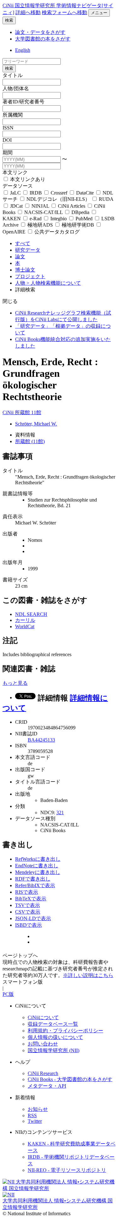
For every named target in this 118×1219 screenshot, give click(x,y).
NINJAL (40, 206)
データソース (18, 186)
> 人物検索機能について (53, 283)
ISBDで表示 (28, 925)
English (22, 50)
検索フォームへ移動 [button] (64, 12)
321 (60, 812)
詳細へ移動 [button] (28, 12)
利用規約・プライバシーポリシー (65, 1030)
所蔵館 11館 (28, 412)
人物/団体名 (16, 88)
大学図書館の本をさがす (42, 38)
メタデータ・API (47, 1086)
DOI (7, 140)
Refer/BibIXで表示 (35, 885)
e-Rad (35, 218)
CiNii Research (43, 1073)
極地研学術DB (77, 225)
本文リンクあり (27, 179)
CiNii (9, 412)
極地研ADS (40, 225)
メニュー (99, 12)
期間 (8, 152)
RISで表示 (26, 892)
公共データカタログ (56, 231)
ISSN (8, 127)
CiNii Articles (72, 206)
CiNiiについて (43, 1017)
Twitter (35, 1121)
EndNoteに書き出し (36, 865)
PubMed (84, 218)
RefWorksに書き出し (37, 859)
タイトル (13, 75)
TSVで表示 (27, 905)
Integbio (58, 218)
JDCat (16, 206)
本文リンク (15, 172)
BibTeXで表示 (30, 898)
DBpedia (80, 212)
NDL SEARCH (31, 614)
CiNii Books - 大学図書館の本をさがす (70, 1079)
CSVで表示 (27, 911)
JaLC (15, 192)
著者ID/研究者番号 (23, 101)
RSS (32, 1115)
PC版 (8, 994)
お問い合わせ (43, 1043)
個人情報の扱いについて (55, 1037)
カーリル (25, 620)
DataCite (85, 192)
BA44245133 (41, 740)
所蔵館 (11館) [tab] (30, 441)
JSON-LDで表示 (33, 918)
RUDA (105, 199)
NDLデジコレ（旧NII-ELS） (58, 199)
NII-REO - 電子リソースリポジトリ (67, 1170)
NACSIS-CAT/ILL (43, 212)
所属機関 (13, 115)
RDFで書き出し (32, 878)
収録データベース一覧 (53, 1024)
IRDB (35, 192)
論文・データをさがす (40, 32)
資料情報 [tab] (25, 434)
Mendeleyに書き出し (37, 872)
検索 (9, 20)
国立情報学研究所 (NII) (53, 1050)
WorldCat (24, 626)
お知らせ (38, 1109)
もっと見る (15, 683)
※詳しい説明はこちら (88, 975)
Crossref (59, 192)
